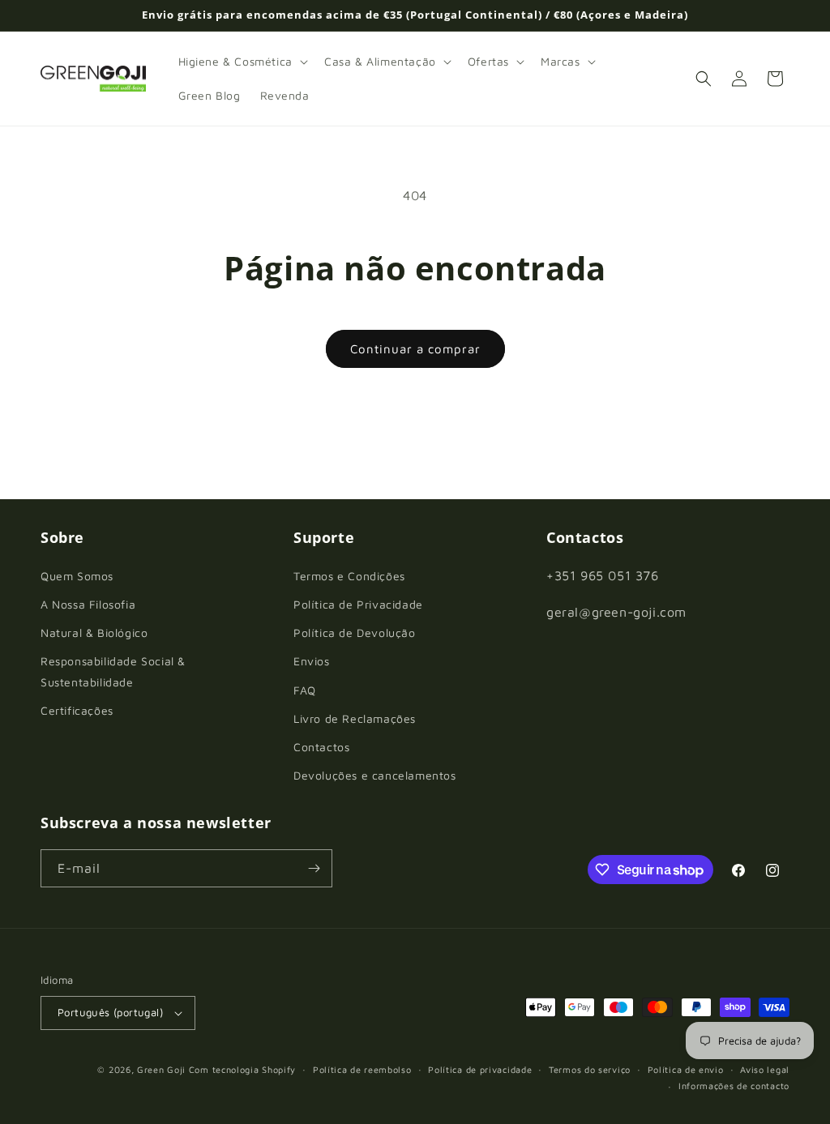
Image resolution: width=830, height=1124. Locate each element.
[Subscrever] (314, 868)
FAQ (304, 690)
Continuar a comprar (415, 349)
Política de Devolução (354, 632)
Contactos (321, 747)
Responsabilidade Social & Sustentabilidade (113, 671)
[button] (241, 62)
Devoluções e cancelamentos (374, 775)
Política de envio (686, 1069)
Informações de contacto (733, 1085)
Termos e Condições (349, 576)
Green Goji (161, 1069)
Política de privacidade (480, 1069)
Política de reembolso (362, 1069)
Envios (311, 661)
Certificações (77, 710)
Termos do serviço (590, 1069)
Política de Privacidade (358, 604)
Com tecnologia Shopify (242, 1069)
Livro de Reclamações (354, 718)
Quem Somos (77, 576)
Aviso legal (764, 1069)
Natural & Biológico (94, 632)
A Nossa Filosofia (88, 604)
